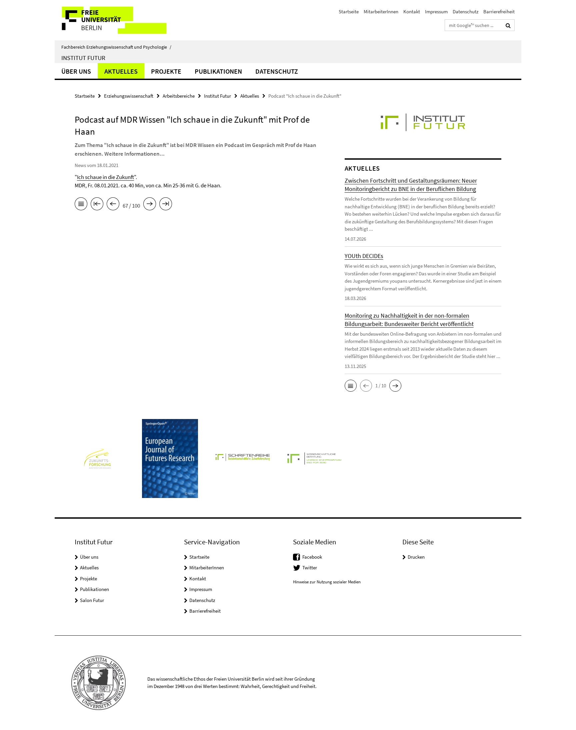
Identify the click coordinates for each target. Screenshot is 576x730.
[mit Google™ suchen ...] (508, 25)
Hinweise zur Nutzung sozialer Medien (327, 582)
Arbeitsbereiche (179, 96)
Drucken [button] (416, 557)
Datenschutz (465, 11)
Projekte (166, 71)
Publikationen (218, 71)
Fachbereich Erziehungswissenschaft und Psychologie (116, 47)
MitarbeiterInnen (381, 11)
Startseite (349, 11)
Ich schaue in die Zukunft (105, 177)
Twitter (309, 567)
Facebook (312, 557)
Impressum (436, 11)
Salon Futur (92, 600)
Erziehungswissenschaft (128, 96)
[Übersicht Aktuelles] (81, 205)
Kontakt (411, 11)
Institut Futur (83, 58)
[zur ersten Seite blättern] (97, 205)
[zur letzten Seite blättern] (165, 205)
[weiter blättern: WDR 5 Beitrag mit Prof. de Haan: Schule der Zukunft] (149, 205)
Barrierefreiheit (499, 11)
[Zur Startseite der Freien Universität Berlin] (110, 20)
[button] (351, 385)
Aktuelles (121, 71)
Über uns (76, 71)
